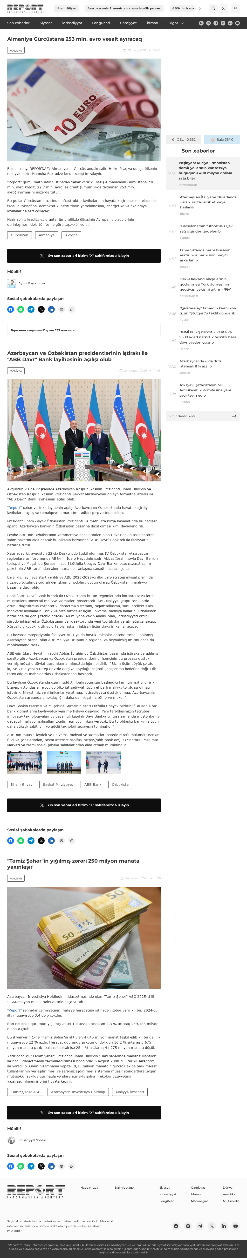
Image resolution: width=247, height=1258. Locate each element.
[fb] (201, 23)
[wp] (20, 309)
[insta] (208, 23)
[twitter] (223, 23)
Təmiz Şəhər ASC (26, 1092)
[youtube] (237, 23)
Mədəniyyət (199, 1201)
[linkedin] (230, 23)
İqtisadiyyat (167, 1194)
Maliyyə (16, 50)
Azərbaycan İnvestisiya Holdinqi (78, 1092)
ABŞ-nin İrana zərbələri (190, 8)
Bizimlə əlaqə (124, 1187)
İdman (196, 1194)
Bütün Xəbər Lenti (181, 416)
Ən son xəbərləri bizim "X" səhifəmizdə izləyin (88, 255)
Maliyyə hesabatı (130, 1092)
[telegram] (215, 23)
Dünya (228, 1187)
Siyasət (164, 1187)
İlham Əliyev (66, 8)
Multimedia (231, 1201)
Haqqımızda (89, 1187)
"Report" (14, 508)
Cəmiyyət (198, 1187)
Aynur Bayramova (32, 283)
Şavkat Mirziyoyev (58, 784)
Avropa (71, 235)
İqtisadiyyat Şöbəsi (32, 1140)
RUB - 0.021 (186, 139)
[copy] (71, 309)
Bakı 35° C (224, 139)
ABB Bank (92, 784)
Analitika (229, 1194)
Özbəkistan (121, 784)
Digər (173, 23)
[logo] (25, 8)
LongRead (166, 1201)
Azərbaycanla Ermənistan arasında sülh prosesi (124, 8)
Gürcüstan (19, 235)
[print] (61, 309)
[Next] (197, 8)
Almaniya (47, 235)
